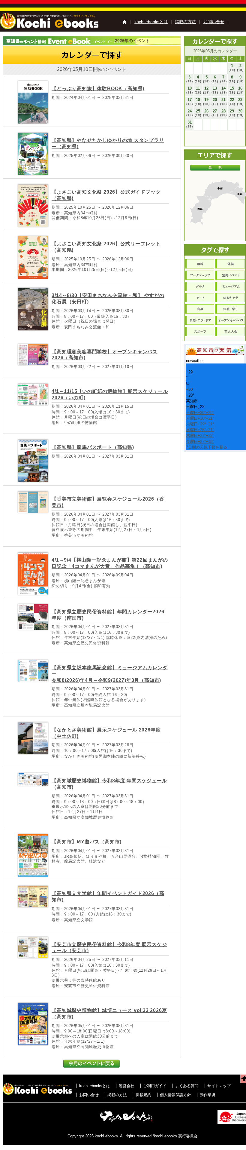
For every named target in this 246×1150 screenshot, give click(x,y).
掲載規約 (143, 1095)
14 (223, 90)
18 (198, 101)
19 (206, 101)
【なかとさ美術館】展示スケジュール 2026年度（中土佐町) (106, 733)
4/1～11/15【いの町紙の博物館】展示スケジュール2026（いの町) (110, 394)
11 (198, 90)
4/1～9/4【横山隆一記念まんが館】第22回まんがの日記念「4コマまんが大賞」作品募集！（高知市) (110, 563)
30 (240, 113)
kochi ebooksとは (151, 21)
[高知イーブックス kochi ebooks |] (49, 27)
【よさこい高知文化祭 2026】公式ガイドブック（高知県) (106, 195)
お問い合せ (213, 21)
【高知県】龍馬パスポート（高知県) (93, 447)
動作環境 (207, 1095)
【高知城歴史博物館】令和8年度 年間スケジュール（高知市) (109, 784)
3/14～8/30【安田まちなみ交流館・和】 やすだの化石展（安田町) (108, 298)
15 (232, 90)
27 (215, 113)
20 (215, 101)
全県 (215, 168)
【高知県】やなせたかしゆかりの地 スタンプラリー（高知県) (108, 143)
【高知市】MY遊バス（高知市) (87, 841)
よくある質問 (187, 1086)
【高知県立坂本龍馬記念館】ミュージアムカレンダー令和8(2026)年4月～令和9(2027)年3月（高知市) (109, 674)
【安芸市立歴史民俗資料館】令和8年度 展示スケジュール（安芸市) (109, 947)
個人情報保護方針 (175, 1095)
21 (223, 101)
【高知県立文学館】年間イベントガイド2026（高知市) (108, 896)
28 (223, 113)
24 (189, 113)
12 (206, 90)
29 (232, 113)
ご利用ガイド (154, 1086)
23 (240, 101)
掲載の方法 (185, 21)
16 (240, 90)
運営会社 (126, 1086)
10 (189, 90)
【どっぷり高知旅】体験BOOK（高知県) (98, 88)
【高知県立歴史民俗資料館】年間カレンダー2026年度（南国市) (108, 615)
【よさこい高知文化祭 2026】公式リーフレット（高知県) (106, 247)
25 (198, 113)
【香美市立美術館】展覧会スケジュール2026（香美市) (108, 502)
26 (206, 113)
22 (232, 101)
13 (215, 90)
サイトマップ (219, 1086)
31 (189, 124)
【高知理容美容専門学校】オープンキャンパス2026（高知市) (105, 354)
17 (189, 101)
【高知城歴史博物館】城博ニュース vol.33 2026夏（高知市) (109, 1013)
